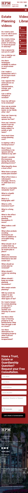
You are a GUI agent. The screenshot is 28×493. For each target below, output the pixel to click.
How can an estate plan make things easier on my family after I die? (9, 109)
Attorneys (4, 456)
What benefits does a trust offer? (9, 167)
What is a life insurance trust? (7, 205)
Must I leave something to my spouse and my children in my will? (8, 151)
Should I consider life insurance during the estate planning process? (8, 160)
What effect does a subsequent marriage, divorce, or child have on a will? (9, 181)
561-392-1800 (22, 2)
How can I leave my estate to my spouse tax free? (9, 117)
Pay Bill (3, 461)
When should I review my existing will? (8, 273)
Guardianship (23, 48)
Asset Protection (23, 36)
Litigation (23, 53)
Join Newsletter (6, 436)
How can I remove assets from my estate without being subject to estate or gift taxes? (8, 127)
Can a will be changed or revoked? (6, 96)
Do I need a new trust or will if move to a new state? (9, 34)
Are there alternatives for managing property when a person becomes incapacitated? (8, 334)
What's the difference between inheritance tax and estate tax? (9, 258)
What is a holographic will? (8, 200)
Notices (7, 485)
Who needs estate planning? (8, 288)
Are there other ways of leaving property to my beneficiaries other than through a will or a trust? (8, 321)
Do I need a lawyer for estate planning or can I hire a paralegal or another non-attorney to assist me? (8, 307)
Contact (3, 460)
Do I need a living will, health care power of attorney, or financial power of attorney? (8, 43)
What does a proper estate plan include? (9, 173)
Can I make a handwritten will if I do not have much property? (8, 74)
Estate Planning (23, 30)
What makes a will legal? (8, 226)
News (2, 458)
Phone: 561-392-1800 (15, 469)
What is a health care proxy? (7, 194)
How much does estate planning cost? (7, 137)
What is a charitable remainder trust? (9, 189)
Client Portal (5, 438)
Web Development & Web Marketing (9, 486)
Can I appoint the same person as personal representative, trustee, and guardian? (8, 85)
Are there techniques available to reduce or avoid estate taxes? (8, 64)
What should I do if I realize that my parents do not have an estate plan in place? (9, 248)
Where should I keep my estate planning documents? (7, 281)
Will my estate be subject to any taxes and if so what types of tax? (8, 296)
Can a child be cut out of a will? (8, 56)
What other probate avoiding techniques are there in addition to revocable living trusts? (9, 236)
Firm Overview (5, 454)
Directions (20, 469)
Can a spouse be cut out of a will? (7, 51)
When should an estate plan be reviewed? (7, 266)
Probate (23, 42)
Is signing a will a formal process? (8, 144)
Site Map (3, 485)
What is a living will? (7, 210)
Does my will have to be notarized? (8, 102)
